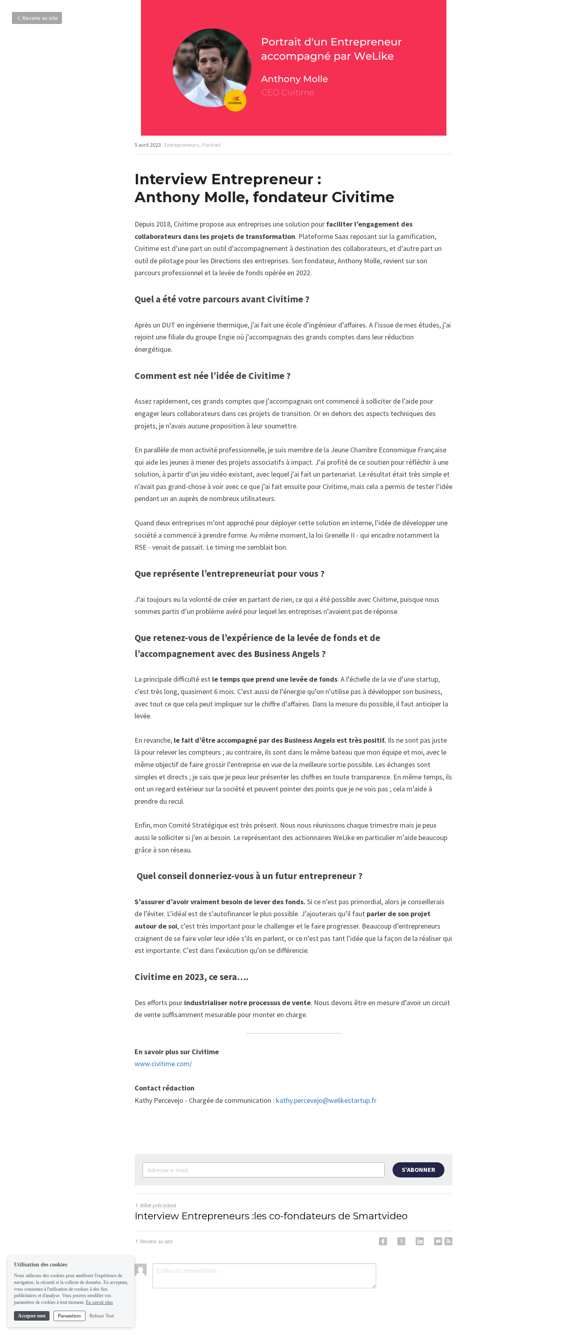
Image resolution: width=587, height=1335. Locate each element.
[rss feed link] (448, 1241)
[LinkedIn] (420, 1241)
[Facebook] (383, 1241)
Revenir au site (40, 18)
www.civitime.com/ (163, 1063)
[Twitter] (401, 1241)
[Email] (438, 1241)
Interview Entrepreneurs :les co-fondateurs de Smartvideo (271, 1216)
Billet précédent (158, 1205)
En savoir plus (99, 1302)
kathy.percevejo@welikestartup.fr (326, 1100)
